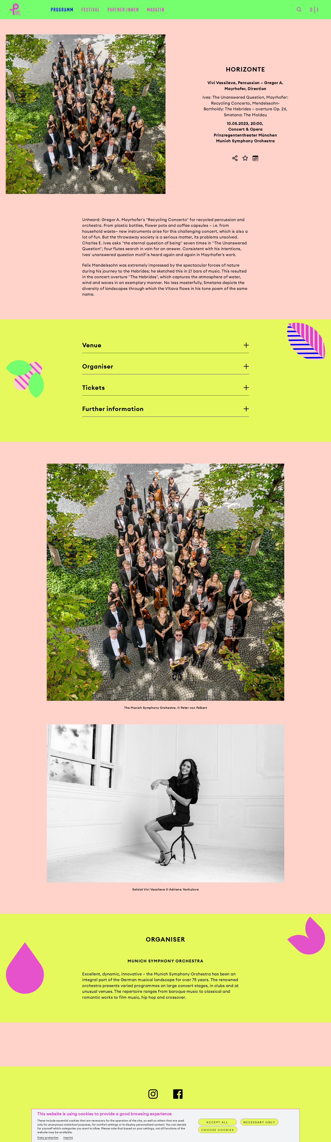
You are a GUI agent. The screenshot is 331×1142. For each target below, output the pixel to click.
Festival (90, 10)
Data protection (48, 1137)
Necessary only (259, 1122)
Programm (62, 10)
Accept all (217, 1122)
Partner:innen (123, 10)
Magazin (156, 10)
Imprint (68, 1137)
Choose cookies (217, 1130)
